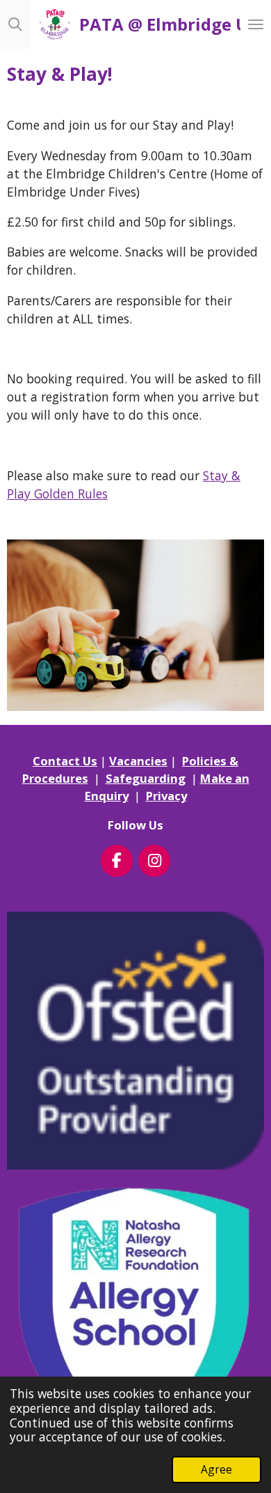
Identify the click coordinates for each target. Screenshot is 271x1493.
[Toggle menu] (255, 24)
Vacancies (138, 761)
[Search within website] (15, 24)
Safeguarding (146, 778)
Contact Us (65, 761)
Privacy (166, 796)
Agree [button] (216, 1469)
